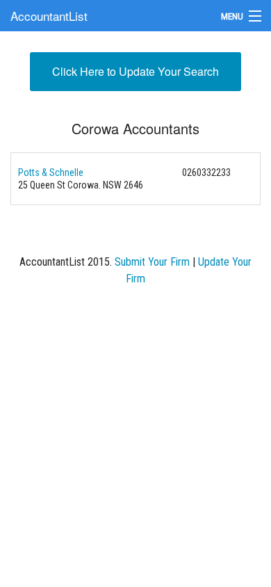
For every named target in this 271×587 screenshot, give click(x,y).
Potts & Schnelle (50, 172)
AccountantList (49, 15)
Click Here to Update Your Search (135, 71)
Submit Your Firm (152, 261)
